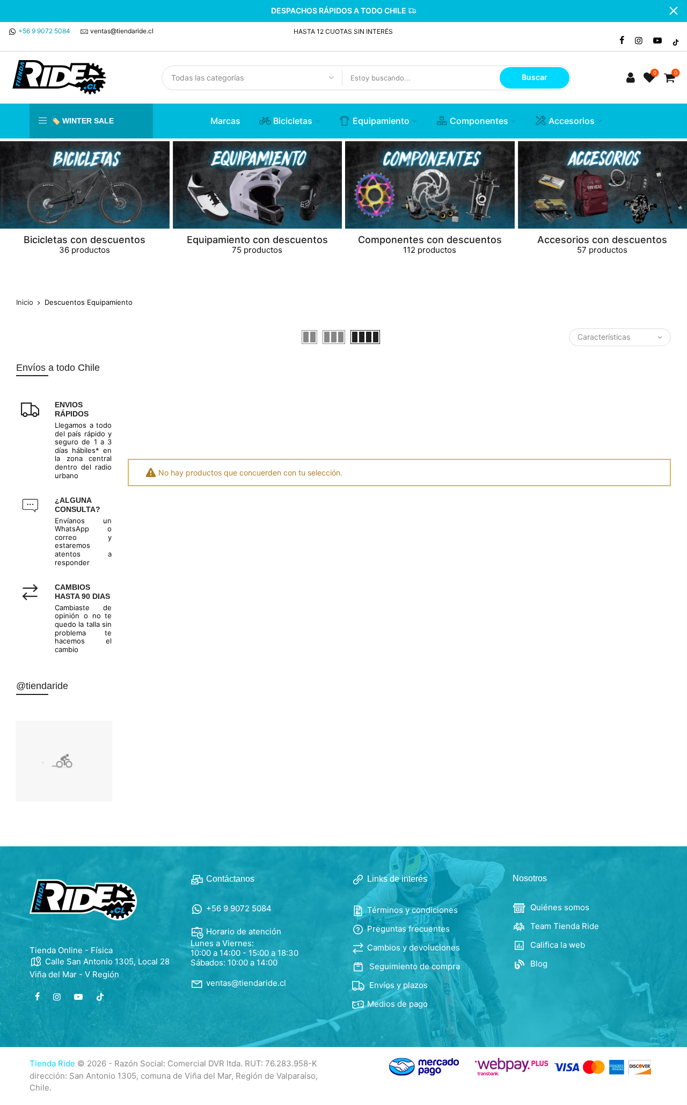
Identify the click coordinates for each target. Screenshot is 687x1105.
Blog (537, 963)
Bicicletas (292, 120)
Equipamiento (381, 120)
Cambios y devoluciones (413, 947)
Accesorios (572, 120)
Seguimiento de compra (413, 966)
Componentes (479, 120)
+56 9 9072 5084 (44, 31)
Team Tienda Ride (563, 926)
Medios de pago (397, 1004)
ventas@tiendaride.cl (122, 31)
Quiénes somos (558, 907)
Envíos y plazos (397, 985)
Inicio (24, 302)
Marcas (225, 120)
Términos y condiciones (412, 910)
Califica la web (556, 945)
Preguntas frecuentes (408, 929)
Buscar (534, 77)
